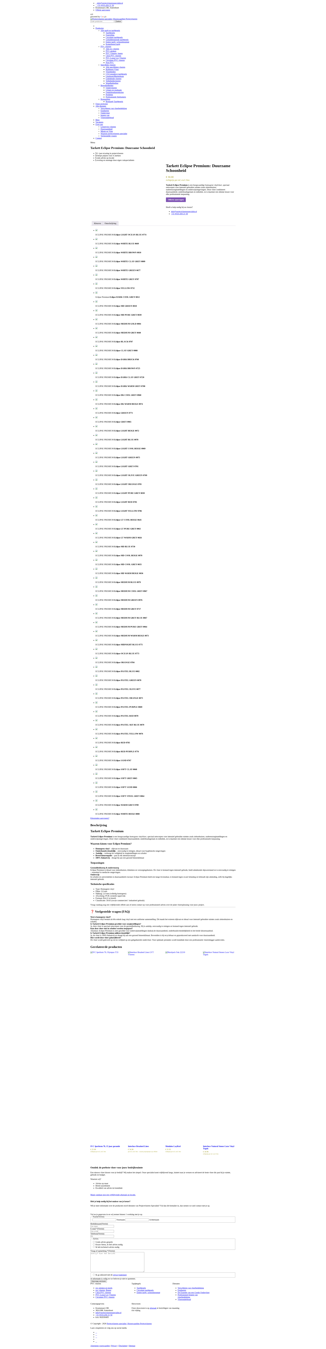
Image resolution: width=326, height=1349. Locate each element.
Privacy (114, 1346)
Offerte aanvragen (103, 10)
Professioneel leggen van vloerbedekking (188, 1296)
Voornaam (121, 1220)
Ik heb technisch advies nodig (107, 1247)
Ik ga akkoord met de (111, 1275)
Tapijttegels (141, 1288)
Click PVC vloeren (103, 1292)
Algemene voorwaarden (100, 1346)
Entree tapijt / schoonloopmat (148, 1292)
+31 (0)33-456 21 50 (105, 5)
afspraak (153, 1308)
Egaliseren (182, 1290)
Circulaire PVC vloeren (105, 1297)
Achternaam (154, 1220)
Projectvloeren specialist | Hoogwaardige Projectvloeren (129, 1324)
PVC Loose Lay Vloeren (106, 1295)
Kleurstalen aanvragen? (99, 818)
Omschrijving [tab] (110, 223)
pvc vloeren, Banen (103, 1290)
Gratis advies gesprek (104, 1242)
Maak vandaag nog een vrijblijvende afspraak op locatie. (113, 1195)
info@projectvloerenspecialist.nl (110, 3)
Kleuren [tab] (97, 223)
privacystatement (120, 1275)
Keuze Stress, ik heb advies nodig (109, 1244)
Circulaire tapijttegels (145, 1290)
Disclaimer (123, 1346)
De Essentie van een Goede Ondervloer (193, 1292)
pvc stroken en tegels (104, 1288)
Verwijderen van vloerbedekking (191, 1288)
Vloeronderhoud (184, 1299)
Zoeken (118, 21)
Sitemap (132, 1346)
